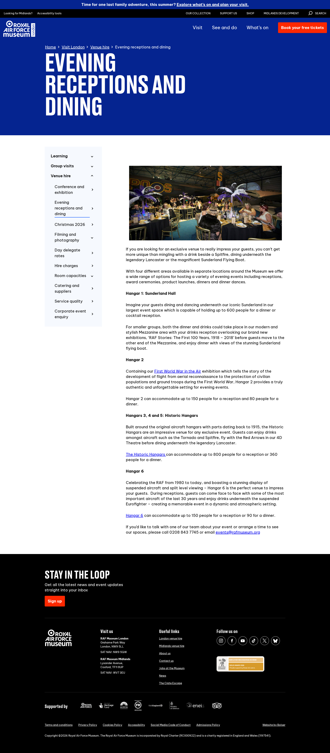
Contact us (166, 661)
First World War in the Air (177, 371)
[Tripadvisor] (217, 707)
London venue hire (170, 638)
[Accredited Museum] (124, 708)
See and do (224, 27)
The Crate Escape (170, 683)
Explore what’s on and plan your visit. (213, 4)
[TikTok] (253, 640)
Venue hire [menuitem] (61, 175)
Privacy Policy (87, 725)
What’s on (258, 27)
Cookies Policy (112, 725)
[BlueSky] (275, 640)
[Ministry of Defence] (174, 708)
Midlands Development (281, 13)
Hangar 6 (134, 515)
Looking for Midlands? (18, 13)
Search (320, 13)
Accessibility (136, 725)
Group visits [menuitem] (62, 165)
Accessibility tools (49, 13)
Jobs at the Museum (172, 668)
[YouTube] (242, 640)
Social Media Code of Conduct (171, 725)
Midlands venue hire (171, 646)
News (162, 675)
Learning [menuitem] (59, 156)
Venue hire (99, 47)
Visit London (73, 47)
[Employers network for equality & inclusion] (195, 708)
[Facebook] (231, 640)
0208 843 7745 (184, 532)
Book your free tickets (302, 27)
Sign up (55, 601)
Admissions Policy (208, 725)
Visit (197, 27)
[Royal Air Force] (86, 707)
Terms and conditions (59, 725)
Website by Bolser (273, 725)
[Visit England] (155, 706)
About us (165, 653)
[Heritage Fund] (106, 707)
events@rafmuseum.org (238, 532)
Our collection (198, 13)
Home (50, 47)
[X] (264, 640)
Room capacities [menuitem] (70, 275)
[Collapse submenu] (92, 176)
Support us (228, 13)
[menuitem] (74, 190)
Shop (250, 13)
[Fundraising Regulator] (138, 710)
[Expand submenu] (92, 156)
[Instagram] (221, 640)
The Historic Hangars (146, 454)
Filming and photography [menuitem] (67, 237)
